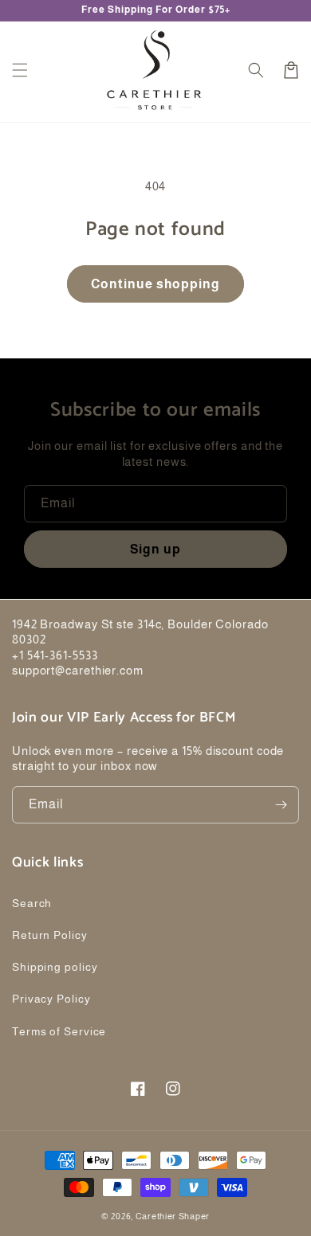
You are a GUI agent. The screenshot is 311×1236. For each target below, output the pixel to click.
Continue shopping (155, 284)
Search (32, 903)
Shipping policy (55, 966)
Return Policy (50, 935)
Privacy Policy (51, 998)
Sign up (155, 549)
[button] (19, 70)
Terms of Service (59, 1031)
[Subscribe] (280, 804)
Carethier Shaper (173, 1216)
